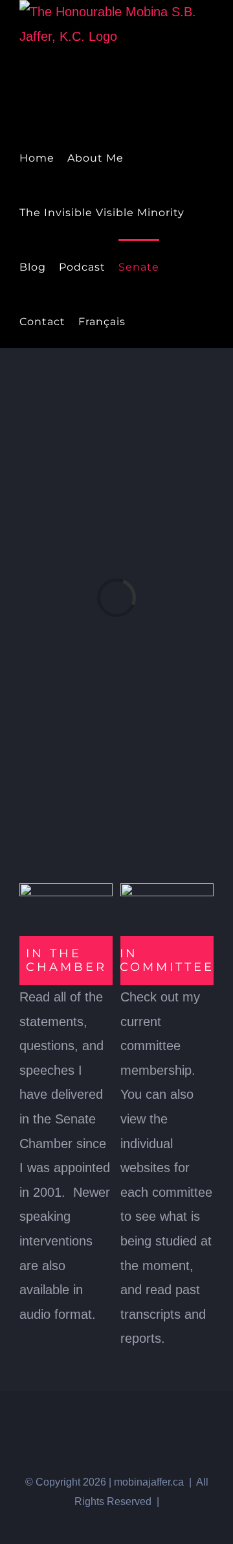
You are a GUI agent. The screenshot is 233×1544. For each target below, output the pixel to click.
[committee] (167, 890)
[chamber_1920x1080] (66, 890)
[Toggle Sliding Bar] (143, 320)
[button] (164, 320)
